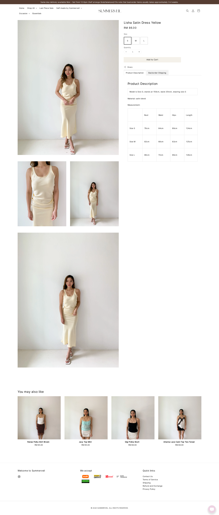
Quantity (127, 47)
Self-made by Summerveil (68, 8)
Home (21, 8)
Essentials (36, 13)
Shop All (31, 8)
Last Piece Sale (46, 8)
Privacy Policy (149, 489)
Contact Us (148, 476)
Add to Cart (152, 59)
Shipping (147, 483)
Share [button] (130, 67)
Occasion (23, 13)
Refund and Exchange (152, 486)
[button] (187, 11)
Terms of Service (150, 479)
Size (125, 34)
